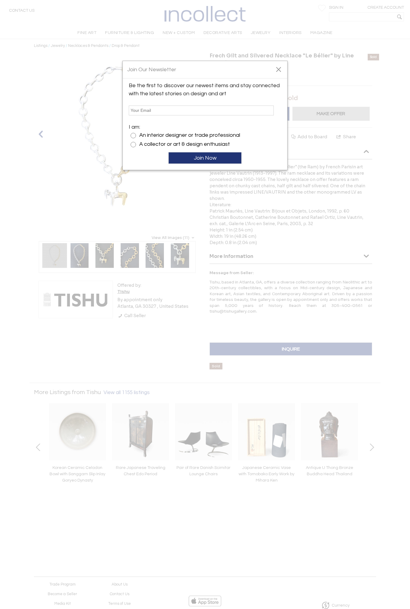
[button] (278, 69)
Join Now (205, 158)
